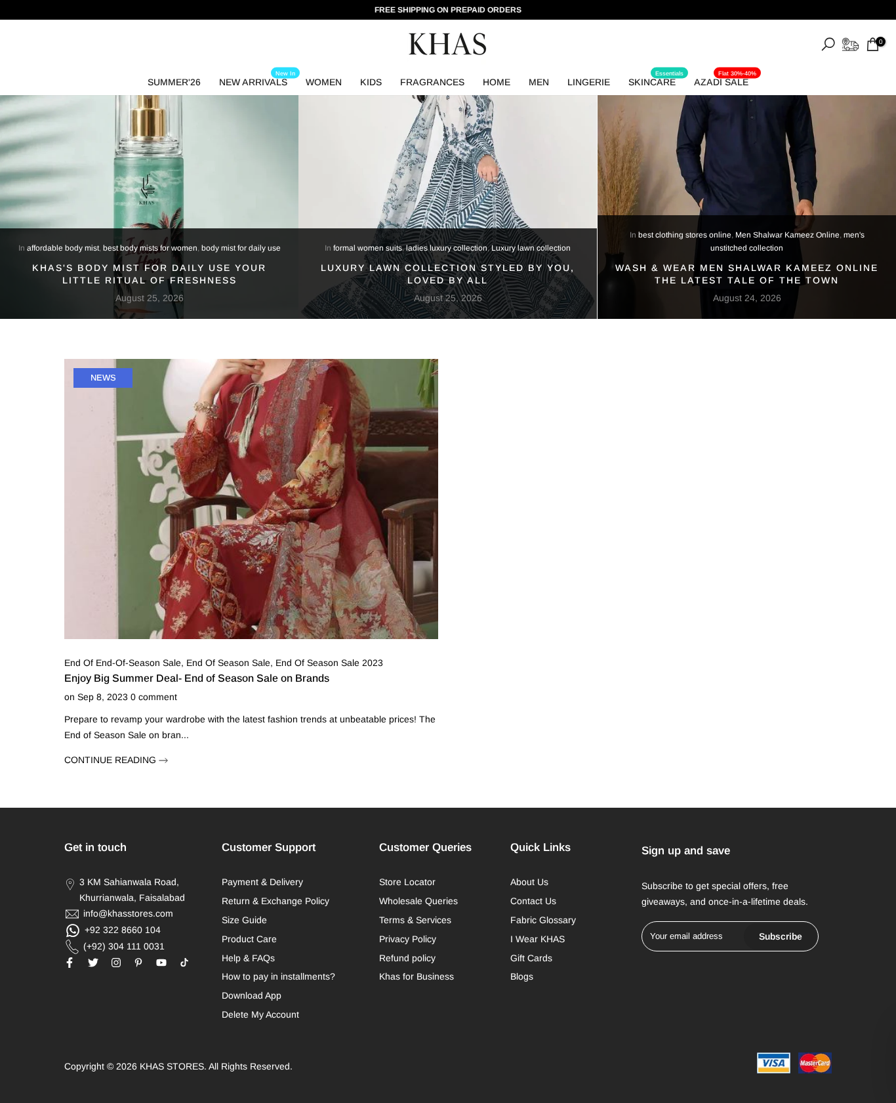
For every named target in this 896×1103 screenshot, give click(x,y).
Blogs (521, 976)
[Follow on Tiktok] (184, 962)
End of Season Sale (228, 662)
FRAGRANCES (432, 82)
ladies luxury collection (446, 248)
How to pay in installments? (278, 976)
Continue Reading (111, 760)
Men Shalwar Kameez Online (787, 234)
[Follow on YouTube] (161, 962)
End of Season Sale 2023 (329, 662)
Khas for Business (416, 976)
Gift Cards (531, 958)
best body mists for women (150, 248)
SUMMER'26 (174, 82)
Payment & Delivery (262, 882)
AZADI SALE (725, 79)
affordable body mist (63, 248)
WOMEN (324, 82)
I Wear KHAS (537, 939)
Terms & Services (415, 920)
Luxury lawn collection (531, 248)
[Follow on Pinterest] (138, 962)
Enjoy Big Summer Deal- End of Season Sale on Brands (196, 678)
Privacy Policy (407, 939)
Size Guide (244, 920)
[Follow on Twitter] (93, 962)
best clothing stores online (684, 234)
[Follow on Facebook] (69, 962)
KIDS (371, 82)
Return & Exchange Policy (275, 901)
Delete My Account (260, 1014)
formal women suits (367, 248)
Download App (251, 995)
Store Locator (407, 882)
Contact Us (533, 901)
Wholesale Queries (418, 901)
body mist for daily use (241, 248)
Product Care (249, 939)
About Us (529, 882)
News (103, 378)
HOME (496, 82)
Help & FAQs (248, 958)
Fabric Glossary (543, 920)
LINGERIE (588, 82)
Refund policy (407, 958)
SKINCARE (655, 79)
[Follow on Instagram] (116, 962)
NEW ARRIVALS (257, 79)
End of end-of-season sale (122, 662)
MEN (539, 82)
